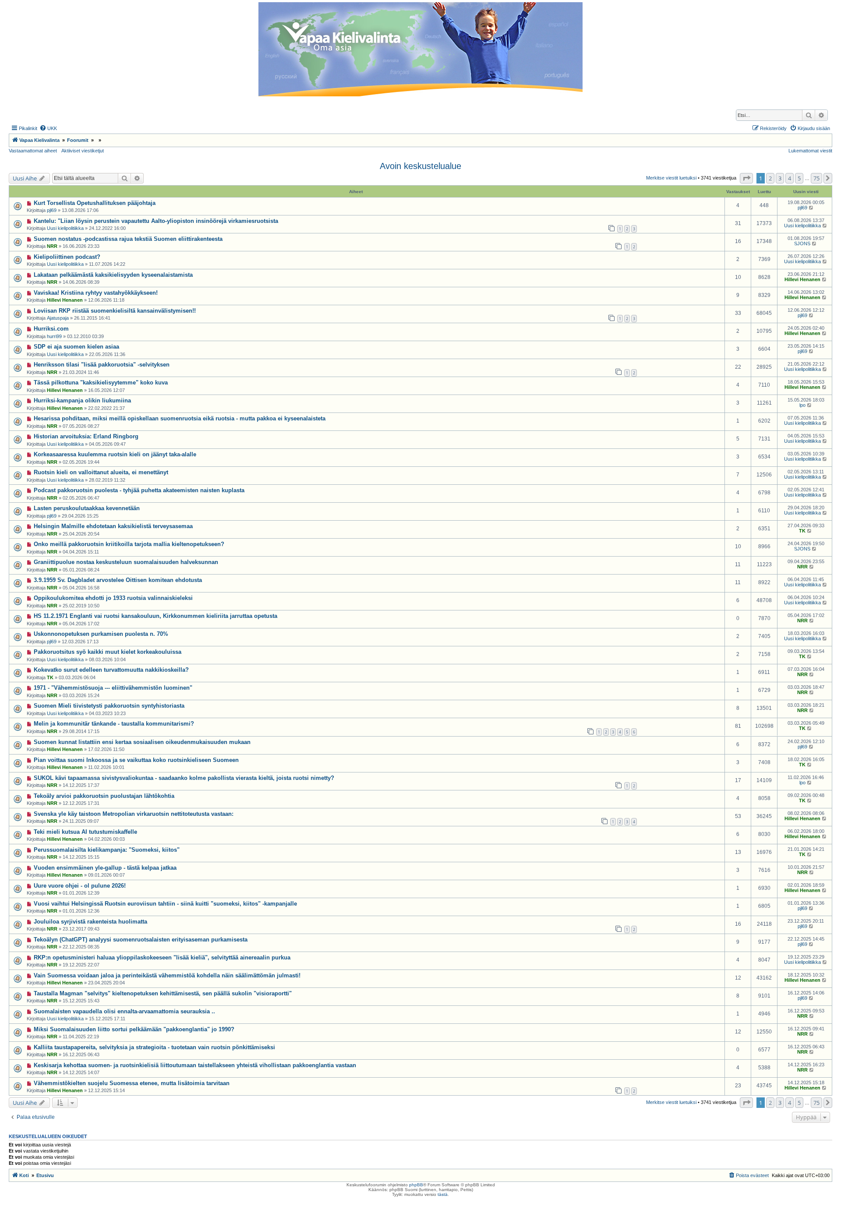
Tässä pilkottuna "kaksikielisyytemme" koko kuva (101, 382)
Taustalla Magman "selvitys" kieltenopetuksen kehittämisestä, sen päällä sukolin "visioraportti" (163, 993)
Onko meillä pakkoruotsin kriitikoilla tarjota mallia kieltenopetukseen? (129, 544)
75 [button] (816, 178)
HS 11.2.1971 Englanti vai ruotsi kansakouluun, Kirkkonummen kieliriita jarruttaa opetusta (155, 616)
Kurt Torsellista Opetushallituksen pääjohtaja (94, 203)
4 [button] (789, 178)
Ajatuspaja (58, 318)
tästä (443, 1194)
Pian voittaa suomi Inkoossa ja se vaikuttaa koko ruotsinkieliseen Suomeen (136, 760)
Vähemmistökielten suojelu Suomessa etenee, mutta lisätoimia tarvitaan (132, 1083)
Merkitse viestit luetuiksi (671, 177)
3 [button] (779, 178)
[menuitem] (48, 128)
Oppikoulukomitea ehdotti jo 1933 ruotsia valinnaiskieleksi (113, 598)
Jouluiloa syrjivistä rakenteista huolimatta (90, 921)
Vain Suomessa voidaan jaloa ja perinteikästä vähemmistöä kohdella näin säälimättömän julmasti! (167, 975)
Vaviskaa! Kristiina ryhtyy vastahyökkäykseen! (96, 292)
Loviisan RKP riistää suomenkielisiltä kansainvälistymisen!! (115, 310)
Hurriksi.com (51, 328)
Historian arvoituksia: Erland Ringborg (86, 436)
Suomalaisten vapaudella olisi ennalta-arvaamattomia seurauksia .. (124, 1011)
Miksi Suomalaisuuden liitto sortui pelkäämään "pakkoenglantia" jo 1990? (134, 1029)
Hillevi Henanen (802, 279)
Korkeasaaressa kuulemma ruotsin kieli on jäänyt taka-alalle (115, 454)
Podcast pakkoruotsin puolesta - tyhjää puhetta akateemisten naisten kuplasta (139, 490)
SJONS (802, 243)
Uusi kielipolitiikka (65, 228)
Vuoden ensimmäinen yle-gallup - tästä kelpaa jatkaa (105, 867)
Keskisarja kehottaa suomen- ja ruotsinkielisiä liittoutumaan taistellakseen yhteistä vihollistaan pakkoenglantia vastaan (195, 1065)
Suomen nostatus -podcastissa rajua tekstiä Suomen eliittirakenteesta (128, 239)
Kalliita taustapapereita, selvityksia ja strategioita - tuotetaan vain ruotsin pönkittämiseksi (154, 1047)
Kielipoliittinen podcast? (67, 257)
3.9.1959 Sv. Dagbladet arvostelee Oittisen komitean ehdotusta (118, 580)
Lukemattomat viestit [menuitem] (810, 150)
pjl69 (52, 210)
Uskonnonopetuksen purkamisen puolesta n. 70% (101, 634)
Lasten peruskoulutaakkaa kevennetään (87, 508)
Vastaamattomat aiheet (33, 150)
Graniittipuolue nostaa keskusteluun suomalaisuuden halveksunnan (126, 562)
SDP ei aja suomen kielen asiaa (76, 346)
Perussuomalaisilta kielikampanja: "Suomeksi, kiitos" (107, 849)
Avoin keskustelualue (420, 166)
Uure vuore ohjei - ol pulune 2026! (80, 885)
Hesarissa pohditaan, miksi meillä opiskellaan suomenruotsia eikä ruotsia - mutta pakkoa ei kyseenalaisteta (179, 418)
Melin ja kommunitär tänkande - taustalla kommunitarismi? (114, 723)
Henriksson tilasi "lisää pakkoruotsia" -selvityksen (102, 364)
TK (802, 530)
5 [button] (799, 178)
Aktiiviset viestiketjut (82, 150)
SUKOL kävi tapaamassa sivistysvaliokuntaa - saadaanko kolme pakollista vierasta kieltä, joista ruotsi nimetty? (184, 778)
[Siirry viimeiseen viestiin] (811, 207)
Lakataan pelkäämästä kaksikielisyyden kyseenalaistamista (113, 275)
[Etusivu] (420, 49)
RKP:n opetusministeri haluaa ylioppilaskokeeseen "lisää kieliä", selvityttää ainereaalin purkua (162, 957)
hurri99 (54, 336)
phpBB (416, 1184)
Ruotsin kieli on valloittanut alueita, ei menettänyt (101, 472)
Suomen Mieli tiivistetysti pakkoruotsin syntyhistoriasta (109, 705)
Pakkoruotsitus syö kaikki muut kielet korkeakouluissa (107, 652)
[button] (746, 178)
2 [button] (770, 178)
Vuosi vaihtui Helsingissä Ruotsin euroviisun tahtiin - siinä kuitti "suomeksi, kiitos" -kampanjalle (165, 903)
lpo (802, 405)
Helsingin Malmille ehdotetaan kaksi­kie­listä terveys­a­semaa (113, 526)
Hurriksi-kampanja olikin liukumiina (82, 400)
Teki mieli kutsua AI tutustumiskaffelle (85, 832)
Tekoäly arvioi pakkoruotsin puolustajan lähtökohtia (104, 796)
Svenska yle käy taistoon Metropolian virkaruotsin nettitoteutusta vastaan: (133, 814)
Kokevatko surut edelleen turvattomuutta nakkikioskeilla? (111, 669)
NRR (52, 246)
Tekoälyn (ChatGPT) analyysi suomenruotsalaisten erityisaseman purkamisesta (140, 939)
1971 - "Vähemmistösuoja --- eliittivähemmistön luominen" (113, 687)
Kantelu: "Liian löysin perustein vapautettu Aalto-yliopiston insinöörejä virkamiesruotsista (156, 221)
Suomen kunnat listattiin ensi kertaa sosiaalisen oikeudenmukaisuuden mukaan (142, 742)
